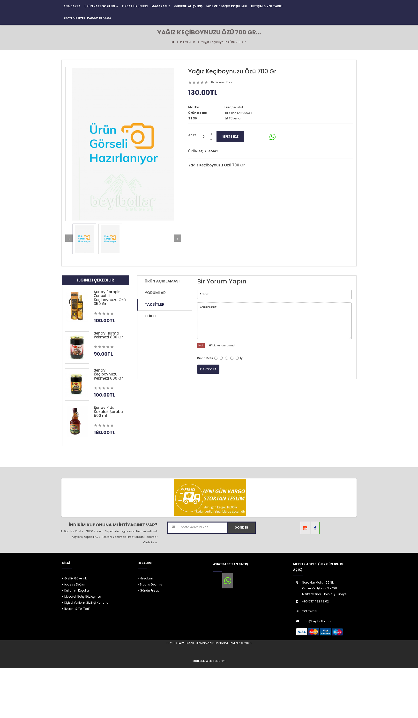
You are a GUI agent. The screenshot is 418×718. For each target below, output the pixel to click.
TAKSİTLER (154, 304)
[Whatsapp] (227, 580)
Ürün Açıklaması (162, 281)
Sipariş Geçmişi (151, 584)
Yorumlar (155, 293)
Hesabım (146, 578)
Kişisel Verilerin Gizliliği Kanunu (86, 603)
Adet (192, 135)
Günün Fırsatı (149, 590)
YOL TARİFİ (309, 611)
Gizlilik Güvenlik (75, 578)
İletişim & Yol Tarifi (77, 609)
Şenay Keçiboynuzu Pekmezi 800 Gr (108, 374)
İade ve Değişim (76, 584)
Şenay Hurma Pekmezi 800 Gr (108, 335)
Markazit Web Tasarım (209, 661)
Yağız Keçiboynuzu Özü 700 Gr (223, 42)
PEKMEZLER (187, 42)
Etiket (151, 316)
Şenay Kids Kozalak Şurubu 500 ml (108, 411)
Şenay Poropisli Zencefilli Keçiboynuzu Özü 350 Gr (110, 297)
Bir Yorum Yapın (222, 82)
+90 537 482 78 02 (315, 601)
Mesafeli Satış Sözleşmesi (83, 596)
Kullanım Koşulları (77, 590)
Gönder (241, 527)
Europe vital (233, 107)
